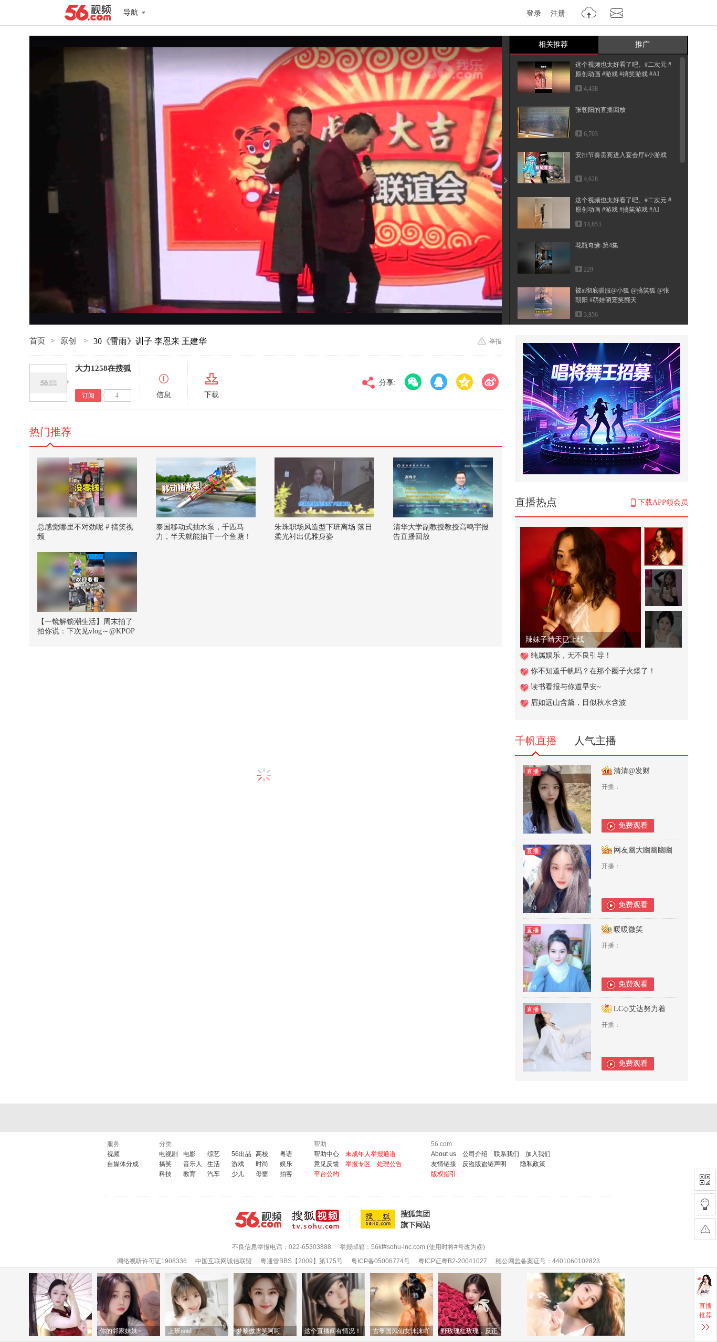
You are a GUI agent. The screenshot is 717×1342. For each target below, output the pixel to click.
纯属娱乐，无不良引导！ (571, 655)
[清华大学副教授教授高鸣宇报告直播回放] (443, 487)
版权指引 (443, 1174)
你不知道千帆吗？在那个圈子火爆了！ (593, 671)
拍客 (286, 1174)
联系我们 (506, 1154)
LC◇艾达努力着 (640, 1009)
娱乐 (286, 1164)
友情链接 (443, 1164)
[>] (589, 14)
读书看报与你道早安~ (566, 687)
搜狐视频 (321, 1219)
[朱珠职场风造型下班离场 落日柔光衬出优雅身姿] (324, 487)
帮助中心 (326, 1154)
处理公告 (389, 1164)
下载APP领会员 (663, 502)
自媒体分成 (123, 1164)
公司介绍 (475, 1154)
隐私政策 (532, 1164)
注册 (558, 13)
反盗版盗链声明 (484, 1164)
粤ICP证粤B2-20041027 (452, 1261)
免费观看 (633, 825)
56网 (258, 1220)
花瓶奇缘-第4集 (596, 245)
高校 (262, 1154)
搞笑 (165, 1164)
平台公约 (326, 1174)
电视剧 (168, 1154)
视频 (113, 1154)
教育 (189, 1174)
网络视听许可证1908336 (152, 1261)
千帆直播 (536, 740)
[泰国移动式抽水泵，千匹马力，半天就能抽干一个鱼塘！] (206, 487)
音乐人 (192, 1164)
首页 (37, 341)
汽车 (213, 1174)
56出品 (241, 1154)
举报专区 (358, 1164)
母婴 (262, 1174)
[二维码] (705, 1180)
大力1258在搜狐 (103, 368)
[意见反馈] (705, 1229)
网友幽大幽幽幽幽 (643, 850)
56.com (88, 15)
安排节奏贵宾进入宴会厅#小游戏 (621, 155)
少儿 (237, 1174)
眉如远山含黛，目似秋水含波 (578, 702)
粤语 (286, 1154)
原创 (69, 341)
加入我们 (538, 1154)
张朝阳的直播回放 (600, 109)
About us (443, 1154)
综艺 (213, 1154)
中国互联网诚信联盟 (223, 1261)
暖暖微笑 (628, 929)
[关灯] (705, 1204)
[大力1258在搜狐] (48, 383)
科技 (165, 1174)
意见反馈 (326, 1164)
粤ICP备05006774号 (380, 1261)
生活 (213, 1164)
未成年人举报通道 (370, 1154)
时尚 (262, 1164)
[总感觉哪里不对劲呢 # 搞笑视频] (87, 487)
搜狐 (397, 1219)
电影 (189, 1154)
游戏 (237, 1164)
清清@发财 (632, 771)
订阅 (88, 395)
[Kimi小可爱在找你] (580, 532)
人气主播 (595, 740)
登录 (533, 13)
